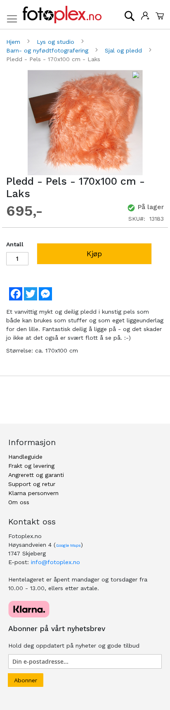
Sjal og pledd (124, 50)
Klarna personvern (33, 493)
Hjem (14, 41)
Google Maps (68, 545)
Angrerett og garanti (36, 475)
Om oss (18, 502)
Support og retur (31, 484)
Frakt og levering (31, 465)
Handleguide (25, 456)
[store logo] (62, 15)
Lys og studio (56, 41)
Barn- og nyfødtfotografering (48, 50)
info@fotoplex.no (55, 562)
